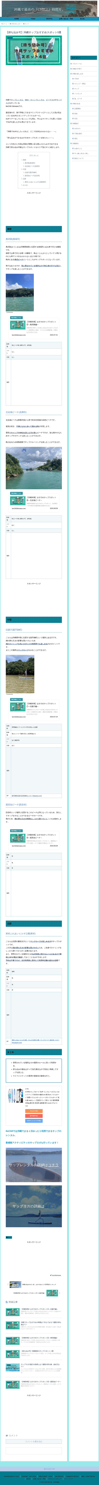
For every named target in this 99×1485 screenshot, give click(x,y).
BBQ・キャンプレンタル (34, 100)
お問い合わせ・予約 (39, 1479)
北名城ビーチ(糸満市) (32, 166)
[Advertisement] (34, 81)
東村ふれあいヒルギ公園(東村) (35, 182)
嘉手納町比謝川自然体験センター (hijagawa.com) (27, 795)
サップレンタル (17, 100)
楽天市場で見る (34, 1116)
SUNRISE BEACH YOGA (11, 1476)
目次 (31, 155)
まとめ (25, 185)
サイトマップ (68, 1479)
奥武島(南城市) (30, 163)
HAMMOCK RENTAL (72, 1476)
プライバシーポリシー (55, 1479)
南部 (24, 160)
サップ (9, 1237)
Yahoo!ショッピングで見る (34, 1120)
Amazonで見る (34, 1111)
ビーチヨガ (50, 100)
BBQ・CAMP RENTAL (88, 1476)
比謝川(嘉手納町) (31, 172)
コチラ (53, 1165)
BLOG (28, 1479)
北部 (24, 179)
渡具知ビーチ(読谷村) (32, 175)
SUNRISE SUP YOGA (29, 1476)
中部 (24, 169)
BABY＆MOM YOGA (45, 1476)
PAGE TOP (50, 1469)
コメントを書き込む (34, 1441)
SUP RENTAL (59, 1476)
